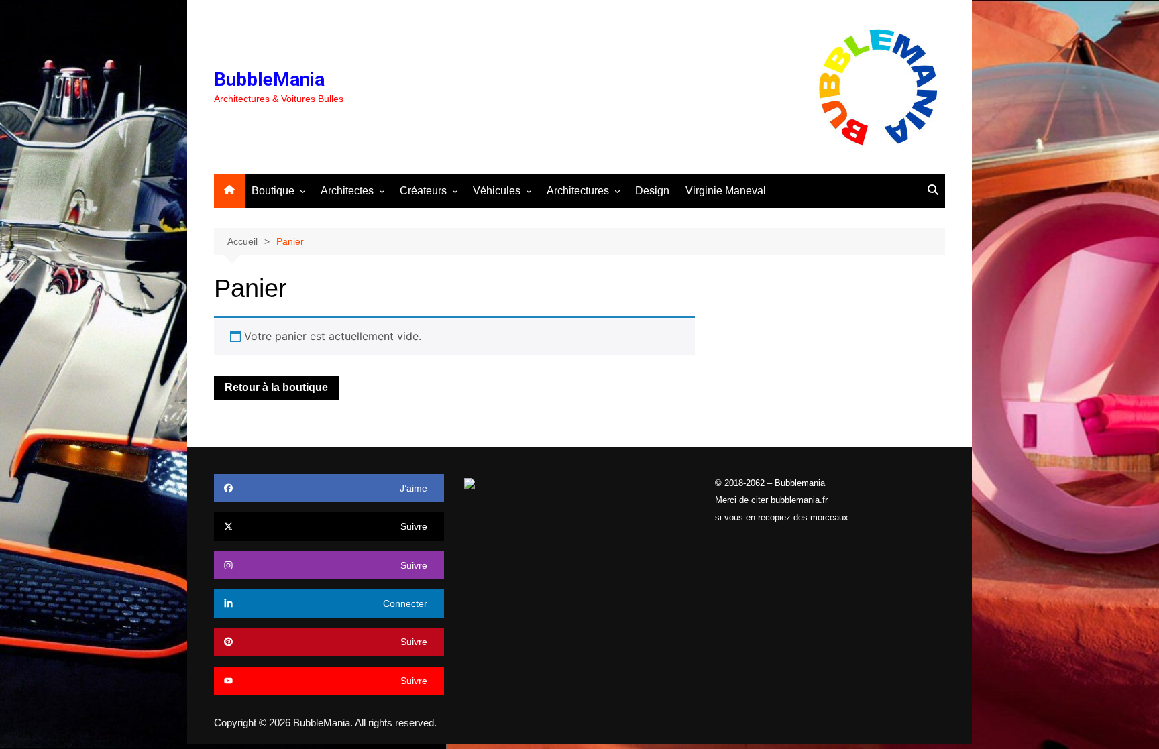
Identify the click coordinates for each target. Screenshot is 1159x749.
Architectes (347, 190)
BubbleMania (269, 79)
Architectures (578, 190)
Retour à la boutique (276, 387)
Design (652, 190)
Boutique (273, 190)
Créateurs (423, 190)
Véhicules (496, 190)
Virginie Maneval (725, 190)
